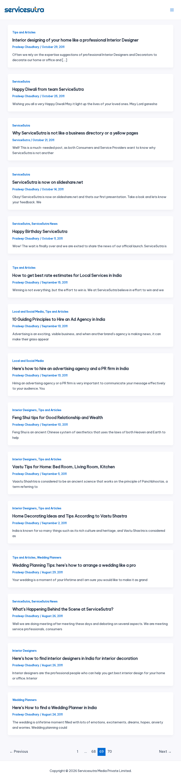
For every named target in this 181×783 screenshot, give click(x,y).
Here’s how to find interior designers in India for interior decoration (75, 658)
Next (165, 751)
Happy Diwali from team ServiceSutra (48, 89)
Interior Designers (24, 410)
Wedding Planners (49, 557)
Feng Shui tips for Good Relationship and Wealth (57, 417)
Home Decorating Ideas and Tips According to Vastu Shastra (69, 516)
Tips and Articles (24, 32)
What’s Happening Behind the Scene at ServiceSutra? (62, 609)
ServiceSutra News (45, 223)
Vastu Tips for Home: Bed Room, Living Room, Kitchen (63, 466)
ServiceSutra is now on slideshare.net (47, 182)
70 (109, 751)
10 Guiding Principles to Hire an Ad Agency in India (58, 319)
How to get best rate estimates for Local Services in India (67, 275)
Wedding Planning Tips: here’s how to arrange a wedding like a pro (74, 565)
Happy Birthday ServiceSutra (39, 231)
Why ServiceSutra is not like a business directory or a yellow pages (75, 133)
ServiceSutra (21, 81)
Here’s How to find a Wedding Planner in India (54, 707)
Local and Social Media (28, 311)
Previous (18, 751)
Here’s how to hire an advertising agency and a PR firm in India (70, 368)
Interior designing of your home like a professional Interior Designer (75, 40)
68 (93, 751)
